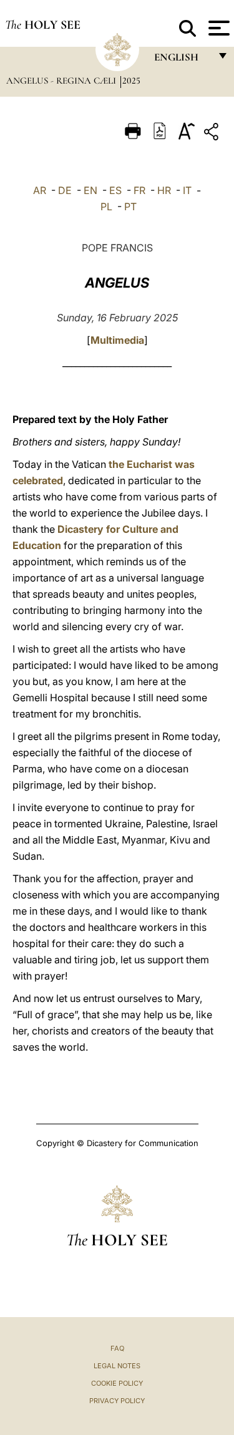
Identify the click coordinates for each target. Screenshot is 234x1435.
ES (115, 190)
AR (39, 190)
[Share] (213, 134)
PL (106, 206)
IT (187, 190)
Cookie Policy (117, 1383)
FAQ (117, 1348)
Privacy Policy (117, 1400)
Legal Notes (117, 1365)
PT (130, 206)
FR (139, 190)
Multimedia (117, 340)
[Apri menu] (217, 28)
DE (65, 190)
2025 (131, 80)
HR (164, 190)
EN (90, 190)
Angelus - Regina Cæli (62, 80)
